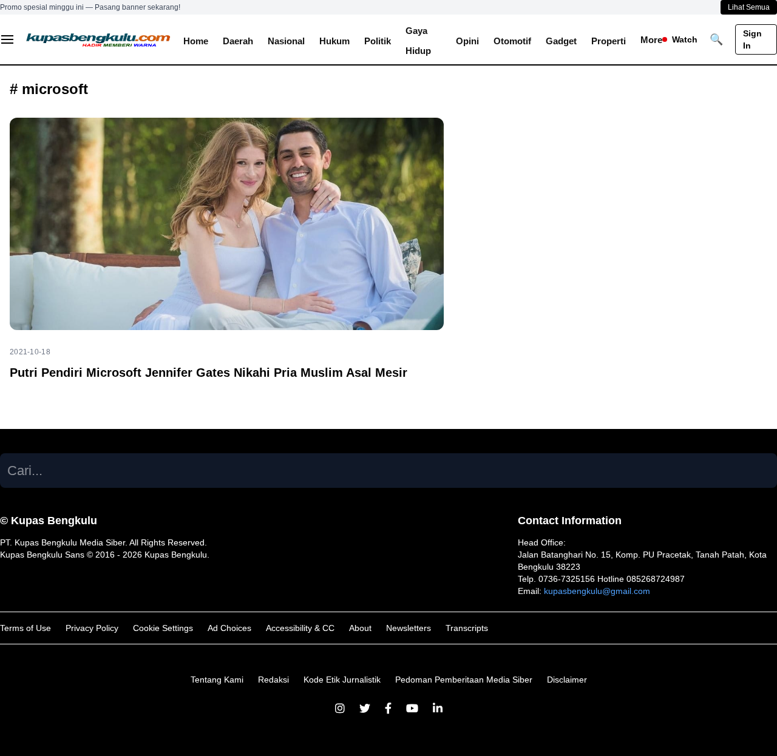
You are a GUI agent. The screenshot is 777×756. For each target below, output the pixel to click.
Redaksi (273, 679)
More (651, 40)
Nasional (286, 41)
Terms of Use (25, 628)
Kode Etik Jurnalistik (342, 679)
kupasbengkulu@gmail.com (597, 591)
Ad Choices (229, 628)
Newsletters (408, 628)
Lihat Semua (749, 7)
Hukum (334, 41)
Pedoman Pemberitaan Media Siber (463, 679)
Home (195, 41)
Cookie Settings (163, 628)
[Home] (98, 39)
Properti (608, 41)
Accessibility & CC (300, 628)
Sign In (752, 39)
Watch (684, 39)
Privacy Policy (92, 628)
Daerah (238, 41)
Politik (377, 41)
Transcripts (467, 628)
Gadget (561, 41)
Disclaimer (567, 679)
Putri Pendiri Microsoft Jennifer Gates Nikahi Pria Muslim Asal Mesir (208, 372)
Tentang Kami (217, 679)
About (360, 628)
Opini (467, 41)
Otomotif (512, 41)
